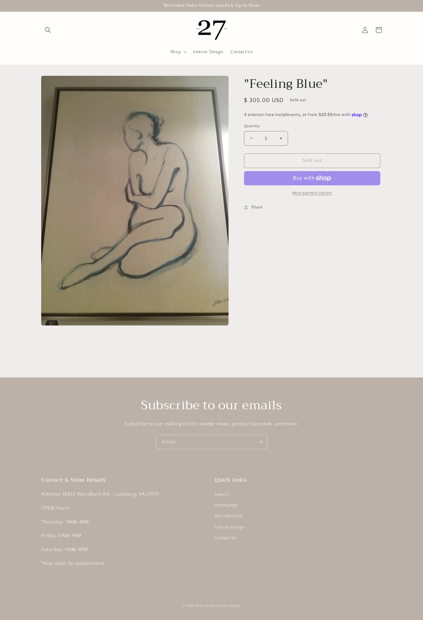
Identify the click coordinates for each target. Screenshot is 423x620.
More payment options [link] (312, 193)
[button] (48, 30)
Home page (226, 505)
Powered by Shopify (225, 606)
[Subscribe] (260, 442)
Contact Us (226, 538)
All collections (229, 516)
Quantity (252, 126)
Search (222, 494)
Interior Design (230, 527)
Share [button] (257, 207)
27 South (201, 606)
